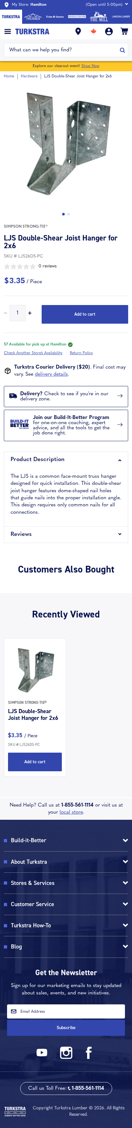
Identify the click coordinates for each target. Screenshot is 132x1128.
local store (71, 812)
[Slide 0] (63, 214)
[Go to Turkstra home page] (11, 17)
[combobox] (62, 50)
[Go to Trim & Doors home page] (55, 17)
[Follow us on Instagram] (66, 1057)
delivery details (51, 374)
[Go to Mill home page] (99, 17)
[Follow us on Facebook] (89, 1057)
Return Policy (81, 353)
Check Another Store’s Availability (33, 353)
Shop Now (90, 66)
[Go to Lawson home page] (121, 17)
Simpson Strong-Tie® (26, 227)
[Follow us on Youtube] (43, 1057)
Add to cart (84, 314)
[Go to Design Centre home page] (77, 17)
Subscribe (66, 1028)
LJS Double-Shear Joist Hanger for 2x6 (33, 714)
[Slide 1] (68, 214)
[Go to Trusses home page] (33, 17)
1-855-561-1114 (77, 805)
